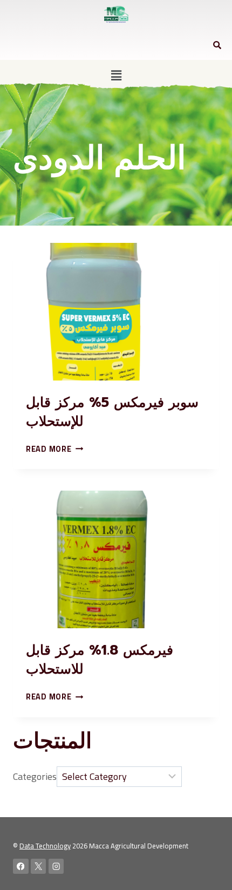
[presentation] (116, 312)
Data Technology (45, 845)
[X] (38, 866)
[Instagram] (56, 866)
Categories (35, 776)
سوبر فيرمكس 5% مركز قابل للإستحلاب (112, 412)
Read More (54, 448)
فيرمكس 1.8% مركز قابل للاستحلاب (99, 660)
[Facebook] (21, 866)
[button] (116, 75)
